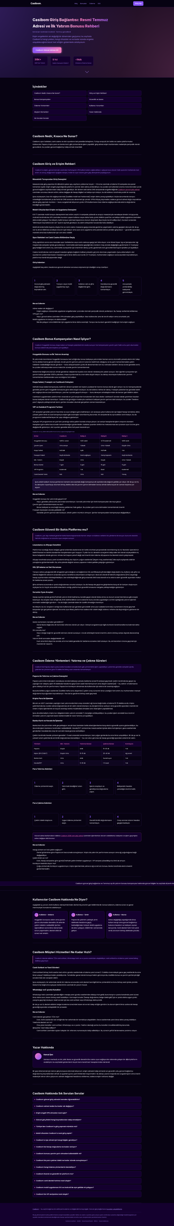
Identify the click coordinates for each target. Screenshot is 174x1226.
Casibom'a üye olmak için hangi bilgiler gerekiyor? (56, 1140)
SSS (99, 3)
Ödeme (92, 3)
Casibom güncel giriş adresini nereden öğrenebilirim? (58, 1099)
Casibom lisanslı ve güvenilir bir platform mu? (55, 1174)
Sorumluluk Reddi (87, 1221)
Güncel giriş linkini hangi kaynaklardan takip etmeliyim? (58, 1120)
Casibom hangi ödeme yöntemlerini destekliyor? (56, 1167)
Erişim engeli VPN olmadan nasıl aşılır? (51, 1113)
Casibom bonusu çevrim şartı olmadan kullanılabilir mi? (59, 1153)
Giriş (76, 3)
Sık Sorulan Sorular (41, 118)
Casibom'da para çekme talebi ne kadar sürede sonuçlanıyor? (62, 1160)
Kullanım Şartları (71, 1221)
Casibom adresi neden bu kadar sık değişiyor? (55, 1106)
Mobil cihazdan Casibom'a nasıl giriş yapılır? (54, 1133)
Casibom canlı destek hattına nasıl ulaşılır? (53, 1181)
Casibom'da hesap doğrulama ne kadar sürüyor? (56, 1147)
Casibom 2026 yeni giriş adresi (72, 836)
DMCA (96, 1221)
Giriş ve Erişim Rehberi (98, 93)
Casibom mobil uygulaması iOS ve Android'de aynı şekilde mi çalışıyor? (65, 1187)
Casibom (36, 3)
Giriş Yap (138, 3)
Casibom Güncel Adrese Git (47, 50)
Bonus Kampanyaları (42, 99)
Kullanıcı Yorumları (96, 105)
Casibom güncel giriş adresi (129, 189)
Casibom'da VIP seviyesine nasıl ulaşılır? (52, 1194)
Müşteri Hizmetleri (41, 112)
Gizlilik (79, 1221)
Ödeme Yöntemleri (41, 105)
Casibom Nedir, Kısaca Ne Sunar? (47, 93)
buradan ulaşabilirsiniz (114, 1209)
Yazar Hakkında (95, 112)
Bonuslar (83, 3)
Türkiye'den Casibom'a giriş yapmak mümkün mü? (56, 1126)
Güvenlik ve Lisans (96, 99)
